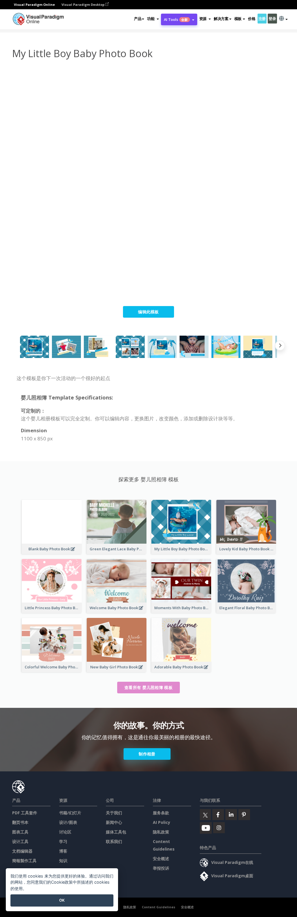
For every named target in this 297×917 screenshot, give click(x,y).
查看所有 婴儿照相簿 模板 (148, 687)
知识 (63, 860)
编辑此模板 (148, 311)
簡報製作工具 (24, 860)
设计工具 (20, 841)
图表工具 (20, 832)
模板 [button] (238, 18)
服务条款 (161, 812)
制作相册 (147, 754)
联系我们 (114, 841)
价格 (251, 18)
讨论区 (65, 832)
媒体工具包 (116, 832)
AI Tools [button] (176, 19)
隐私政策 (161, 832)
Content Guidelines (158, 907)
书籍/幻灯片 (70, 812)
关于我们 (114, 812)
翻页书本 (20, 822)
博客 (63, 851)
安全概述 (161, 858)
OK (62, 900)
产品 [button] (137, 18)
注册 (262, 18)
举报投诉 (161, 868)
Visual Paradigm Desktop (83, 4)
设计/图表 (68, 822)
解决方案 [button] (221, 18)
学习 (63, 841)
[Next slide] (280, 347)
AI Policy (161, 822)
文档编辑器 (22, 851)
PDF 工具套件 (24, 812)
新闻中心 (114, 822)
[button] (153, 18)
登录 (272, 18)
